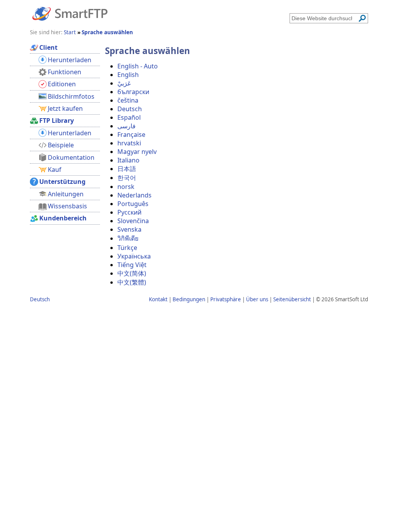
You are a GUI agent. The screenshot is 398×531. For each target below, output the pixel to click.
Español (129, 117)
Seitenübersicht (292, 299)
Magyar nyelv (137, 151)
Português (132, 203)
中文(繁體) (131, 282)
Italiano (128, 160)
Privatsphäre (225, 299)
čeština (127, 100)
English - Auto (137, 66)
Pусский (129, 212)
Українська (134, 256)
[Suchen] (362, 18)
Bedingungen (189, 299)
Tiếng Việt (132, 264)
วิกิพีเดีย (127, 238)
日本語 (126, 168)
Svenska (129, 229)
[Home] (70, 13)
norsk (125, 186)
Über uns (257, 299)
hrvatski (129, 143)
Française (131, 134)
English (128, 74)
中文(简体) (131, 273)
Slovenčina (133, 221)
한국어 (126, 177)
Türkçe (127, 247)
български (133, 91)
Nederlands (134, 195)
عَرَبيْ (124, 83)
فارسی (126, 126)
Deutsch (129, 109)
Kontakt (158, 299)
